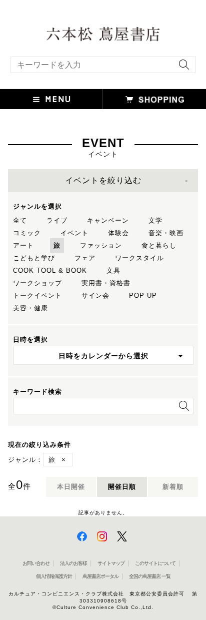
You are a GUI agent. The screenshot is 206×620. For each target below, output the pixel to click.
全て (20, 220)
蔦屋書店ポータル (100, 576)
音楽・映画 (166, 233)
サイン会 (96, 295)
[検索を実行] (181, 68)
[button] (51, 99)
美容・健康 (30, 308)
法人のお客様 (73, 563)
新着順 (173, 486)
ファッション (101, 245)
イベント (74, 233)
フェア (85, 258)
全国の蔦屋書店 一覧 (149, 576)
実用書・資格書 (106, 283)
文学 (155, 220)
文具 (113, 270)
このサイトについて (155, 563)
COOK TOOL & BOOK (50, 270)
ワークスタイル (139, 258)
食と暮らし (159, 245)
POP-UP (143, 295)
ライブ (57, 220)
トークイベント (37, 295)
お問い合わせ (36, 563)
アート (23, 245)
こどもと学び (34, 258)
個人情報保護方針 (54, 576)
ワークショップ (37, 283)
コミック (27, 233)
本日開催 (71, 486)
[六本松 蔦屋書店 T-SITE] (103, 33)
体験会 (118, 233)
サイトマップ (111, 563)
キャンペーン (108, 220)
